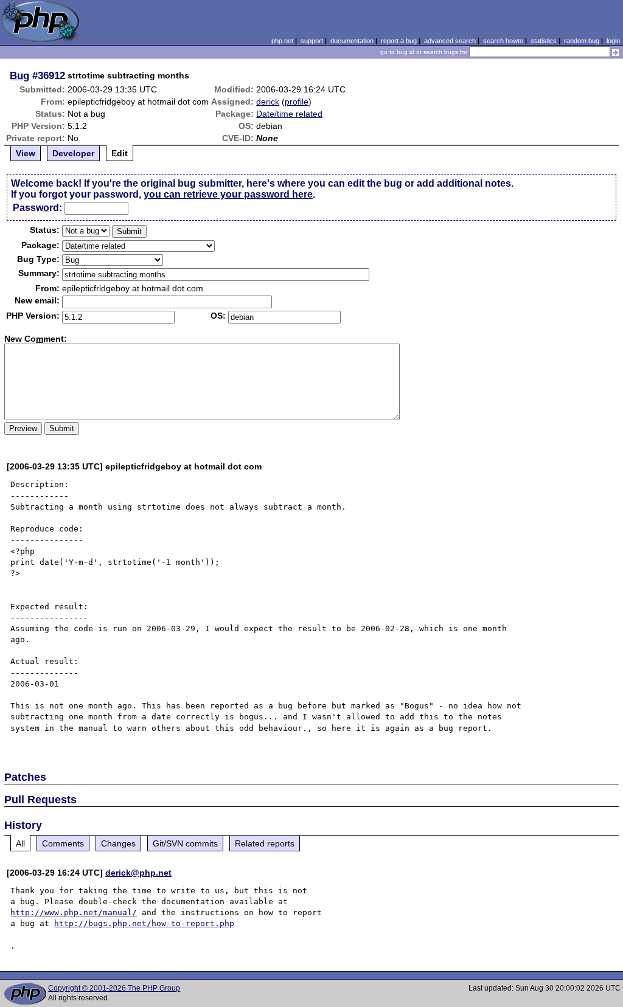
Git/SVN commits (185, 843)
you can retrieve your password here (228, 194)
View (25, 153)
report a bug (399, 40)
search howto (503, 40)
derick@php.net (138, 872)
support (312, 40)
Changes (118, 843)
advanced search (450, 40)
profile (296, 101)
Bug (19, 75)
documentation (352, 40)
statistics (544, 40)
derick (267, 101)
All (20, 843)
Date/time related (289, 114)
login (613, 40)
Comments (63, 843)
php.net (282, 40)
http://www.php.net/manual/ (73, 912)
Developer (73, 153)
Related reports (264, 843)
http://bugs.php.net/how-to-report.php (144, 923)
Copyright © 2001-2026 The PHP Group (114, 988)
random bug (581, 40)
